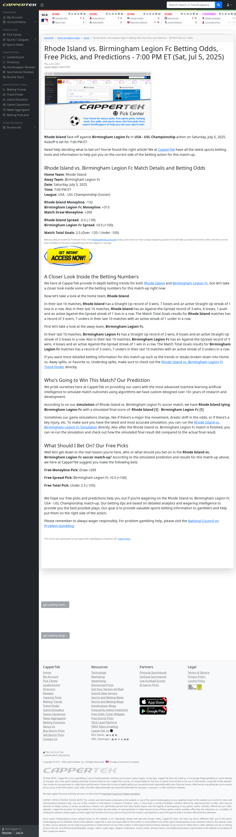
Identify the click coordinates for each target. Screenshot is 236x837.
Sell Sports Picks (53, 735)
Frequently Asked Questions (109, 710)
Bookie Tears (15, 77)
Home (47, 672)
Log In (19, 832)
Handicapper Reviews (21, 67)
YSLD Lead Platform (104, 722)
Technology (98, 672)
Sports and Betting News (68, 38)
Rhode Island (154, 283)
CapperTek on (100, 731)
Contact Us (50, 739)
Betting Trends (16, 89)
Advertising (98, 681)
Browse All (14, 127)
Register (7, 832)
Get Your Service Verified (107, 689)
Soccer (86, 38)
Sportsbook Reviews (20, 72)
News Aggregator (18, 110)
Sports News (15, 45)
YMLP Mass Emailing (104, 726)
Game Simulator (17, 99)
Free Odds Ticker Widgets (108, 714)
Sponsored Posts (102, 685)
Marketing (98, 677)
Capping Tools (52, 697)
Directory (13, 62)
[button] (229, 4)
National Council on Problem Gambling (121, 793)
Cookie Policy (196, 681)
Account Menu (16, 22)
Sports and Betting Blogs (107, 702)
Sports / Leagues (18, 40)
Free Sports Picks (102, 718)
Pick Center (14, 35)
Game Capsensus (18, 104)
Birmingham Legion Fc (190, 283)
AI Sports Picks (149, 685)
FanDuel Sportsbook (153, 677)
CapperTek (49, 38)
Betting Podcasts (18, 115)
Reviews (48, 693)
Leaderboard (15, 57)
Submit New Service (104, 693)
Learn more (124, 538)
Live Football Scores (152, 681)
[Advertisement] (137, 559)
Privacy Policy (196, 677)
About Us (49, 726)
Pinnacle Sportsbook (153, 672)
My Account (14, 17)
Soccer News (50, 66)
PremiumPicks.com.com (104, 239)
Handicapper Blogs (103, 706)
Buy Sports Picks (54, 731)
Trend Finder (15, 94)
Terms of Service (198, 672)
